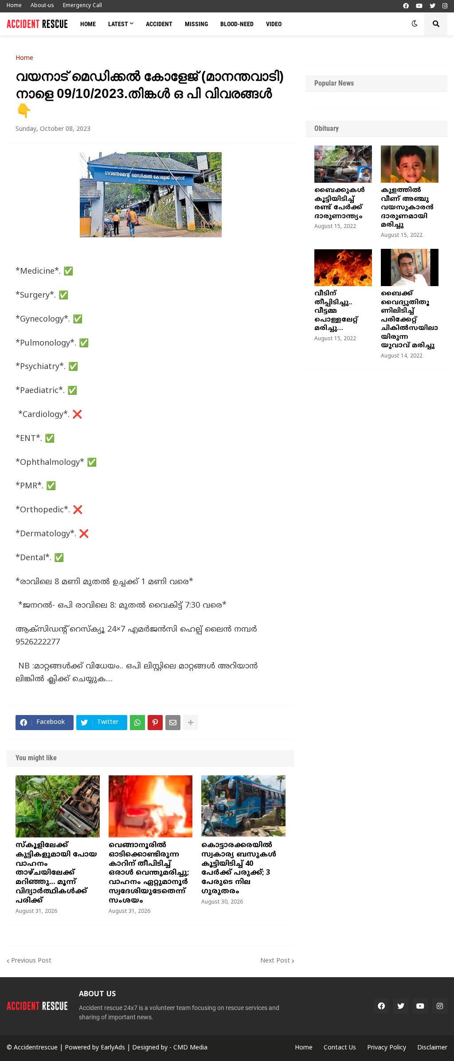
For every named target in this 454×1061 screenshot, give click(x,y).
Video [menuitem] (274, 24)
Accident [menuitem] (159, 24)
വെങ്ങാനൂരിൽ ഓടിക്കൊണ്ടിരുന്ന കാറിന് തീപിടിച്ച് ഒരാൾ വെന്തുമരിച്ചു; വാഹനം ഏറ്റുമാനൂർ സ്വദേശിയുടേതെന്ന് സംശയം (149, 873)
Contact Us (340, 1048)
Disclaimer (432, 1048)
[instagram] (444, 6)
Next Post (275, 961)
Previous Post (31, 961)
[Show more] (190, 722)
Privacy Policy (386, 1048)
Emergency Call (82, 6)
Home (14, 6)
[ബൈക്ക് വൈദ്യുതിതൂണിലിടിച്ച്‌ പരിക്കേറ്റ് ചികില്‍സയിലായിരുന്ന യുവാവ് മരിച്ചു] (409, 267)
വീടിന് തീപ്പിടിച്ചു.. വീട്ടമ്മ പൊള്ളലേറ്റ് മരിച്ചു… (336, 311)
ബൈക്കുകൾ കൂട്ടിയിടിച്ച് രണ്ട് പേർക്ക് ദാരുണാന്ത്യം (339, 203)
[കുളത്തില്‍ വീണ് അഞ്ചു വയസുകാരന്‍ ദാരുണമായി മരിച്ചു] (409, 164)
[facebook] (406, 6)
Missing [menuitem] (196, 24)
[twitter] (432, 6)
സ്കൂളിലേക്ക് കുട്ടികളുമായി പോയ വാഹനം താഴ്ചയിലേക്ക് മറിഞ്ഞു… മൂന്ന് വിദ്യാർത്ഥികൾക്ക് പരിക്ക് (56, 873)
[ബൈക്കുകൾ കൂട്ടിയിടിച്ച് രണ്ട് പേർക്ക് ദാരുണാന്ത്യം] (343, 164)
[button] (414, 23)
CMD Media (190, 1048)
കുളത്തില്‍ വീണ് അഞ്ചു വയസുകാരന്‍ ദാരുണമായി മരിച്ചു (407, 207)
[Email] (172, 722)
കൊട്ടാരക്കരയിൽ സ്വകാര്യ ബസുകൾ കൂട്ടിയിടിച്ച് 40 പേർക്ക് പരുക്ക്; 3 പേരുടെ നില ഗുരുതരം (238, 868)
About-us (42, 6)
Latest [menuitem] (118, 24)
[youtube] (419, 6)
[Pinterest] (155, 722)
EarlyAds (113, 1048)
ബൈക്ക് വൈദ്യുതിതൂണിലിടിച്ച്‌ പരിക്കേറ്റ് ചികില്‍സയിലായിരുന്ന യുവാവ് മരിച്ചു (409, 320)
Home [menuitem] (88, 24)
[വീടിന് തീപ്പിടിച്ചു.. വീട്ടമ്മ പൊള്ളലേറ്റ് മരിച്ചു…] (343, 267)
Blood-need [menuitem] (237, 24)
